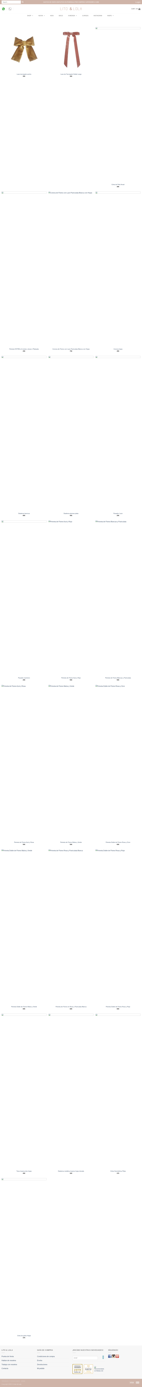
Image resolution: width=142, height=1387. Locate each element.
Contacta (5, 1368)
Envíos (39, 1360)
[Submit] (22, 2)
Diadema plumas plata (71, 513)
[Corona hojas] (118, 269)
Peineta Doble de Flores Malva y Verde (24, 1006)
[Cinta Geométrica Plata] (118, 1091)
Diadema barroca (24, 513)
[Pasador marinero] (24, 597)
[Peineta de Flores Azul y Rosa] (24, 762)
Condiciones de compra (46, 1356)
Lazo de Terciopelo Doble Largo (71, 74)
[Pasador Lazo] (118, 433)
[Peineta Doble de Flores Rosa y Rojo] (118, 926)
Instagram (98, 15)
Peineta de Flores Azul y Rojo (71, 678)
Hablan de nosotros (9, 1360)
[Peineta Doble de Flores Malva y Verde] (24, 926)
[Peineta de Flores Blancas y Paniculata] (118, 597)
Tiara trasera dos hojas (24, 1171)
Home (23, 1381)
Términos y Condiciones (11, 1381)
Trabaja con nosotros (9, 1364)
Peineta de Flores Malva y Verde (71, 842)
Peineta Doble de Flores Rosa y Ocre (118, 842)
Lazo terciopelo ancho (24, 74)
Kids (52, 15)
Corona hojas (118, 349)
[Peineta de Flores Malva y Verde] (71, 762)
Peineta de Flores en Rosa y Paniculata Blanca (71, 1006)
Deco (61, 15)
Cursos (85, 15)
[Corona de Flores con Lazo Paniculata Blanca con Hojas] (71, 269)
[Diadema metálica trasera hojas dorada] (71, 1091)
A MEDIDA (71, 15)
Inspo (109, 15)
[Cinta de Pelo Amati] (118, 104)
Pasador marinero (24, 678)
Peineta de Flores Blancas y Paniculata (118, 678)
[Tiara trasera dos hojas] (24, 1091)
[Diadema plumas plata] (71, 433)
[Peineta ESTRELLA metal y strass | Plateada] (24, 269)
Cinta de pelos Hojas (24, 1335)
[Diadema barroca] (24, 433)
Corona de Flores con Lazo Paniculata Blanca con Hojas (71, 349)
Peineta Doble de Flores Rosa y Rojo (118, 1006)
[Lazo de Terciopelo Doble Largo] (71, 49)
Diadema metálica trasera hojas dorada (71, 1171)
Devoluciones (42, 1364)
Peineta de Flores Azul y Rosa (24, 842)
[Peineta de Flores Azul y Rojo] (71, 597)
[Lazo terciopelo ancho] (24, 49)
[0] (77, 1369)
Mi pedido (40, 1368)
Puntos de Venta (8, 1356)
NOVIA (40, 15)
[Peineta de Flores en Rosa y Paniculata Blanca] (71, 926)
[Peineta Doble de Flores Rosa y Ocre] (118, 762)
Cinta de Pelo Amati (118, 184)
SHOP (29, 15)
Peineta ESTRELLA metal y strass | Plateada (24, 349)
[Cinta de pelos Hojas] (24, 1255)
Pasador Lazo (118, 513)
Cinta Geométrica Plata (118, 1171)
